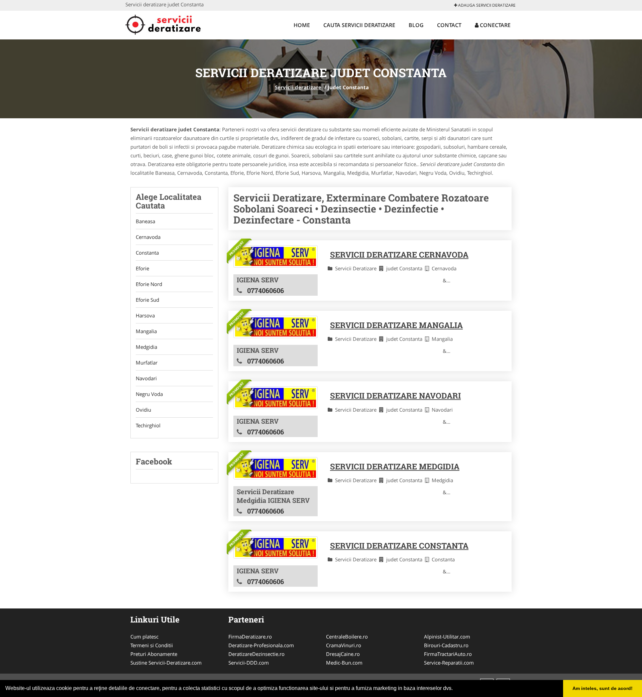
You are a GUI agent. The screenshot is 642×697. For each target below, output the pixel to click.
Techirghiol (148, 425)
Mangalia (146, 331)
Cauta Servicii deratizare (359, 25)
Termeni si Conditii (151, 645)
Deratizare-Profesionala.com (261, 645)
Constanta (147, 252)
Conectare (494, 25)
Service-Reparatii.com (449, 662)
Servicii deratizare (298, 87)
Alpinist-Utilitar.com (447, 636)
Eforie (142, 268)
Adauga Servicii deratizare (486, 5)
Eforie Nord (149, 284)
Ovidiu (143, 409)
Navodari (146, 378)
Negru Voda (149, 394)
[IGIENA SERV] (275, 256)
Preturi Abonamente (153, 654)
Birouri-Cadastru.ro (446, 645)
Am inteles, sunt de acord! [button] (602, 688)
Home (302, 25)
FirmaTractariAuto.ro (448, 654)
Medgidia (146, 346)
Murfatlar (146, 362)
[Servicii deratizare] (169, 24)
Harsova (145, 315)
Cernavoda (148, 237)
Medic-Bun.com (344, 662)
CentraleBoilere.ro (347, 636)
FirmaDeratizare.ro (250, 636)
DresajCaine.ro (343, 654)
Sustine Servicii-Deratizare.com (166, 662)
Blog (416, 25)
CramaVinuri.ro (343, 645)
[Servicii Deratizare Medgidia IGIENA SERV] (275, 468)
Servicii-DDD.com (248, 662)
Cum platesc (144, 636)
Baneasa (145, 221)
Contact (449, 25)
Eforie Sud (147, 299)
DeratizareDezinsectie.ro (256, 654)
